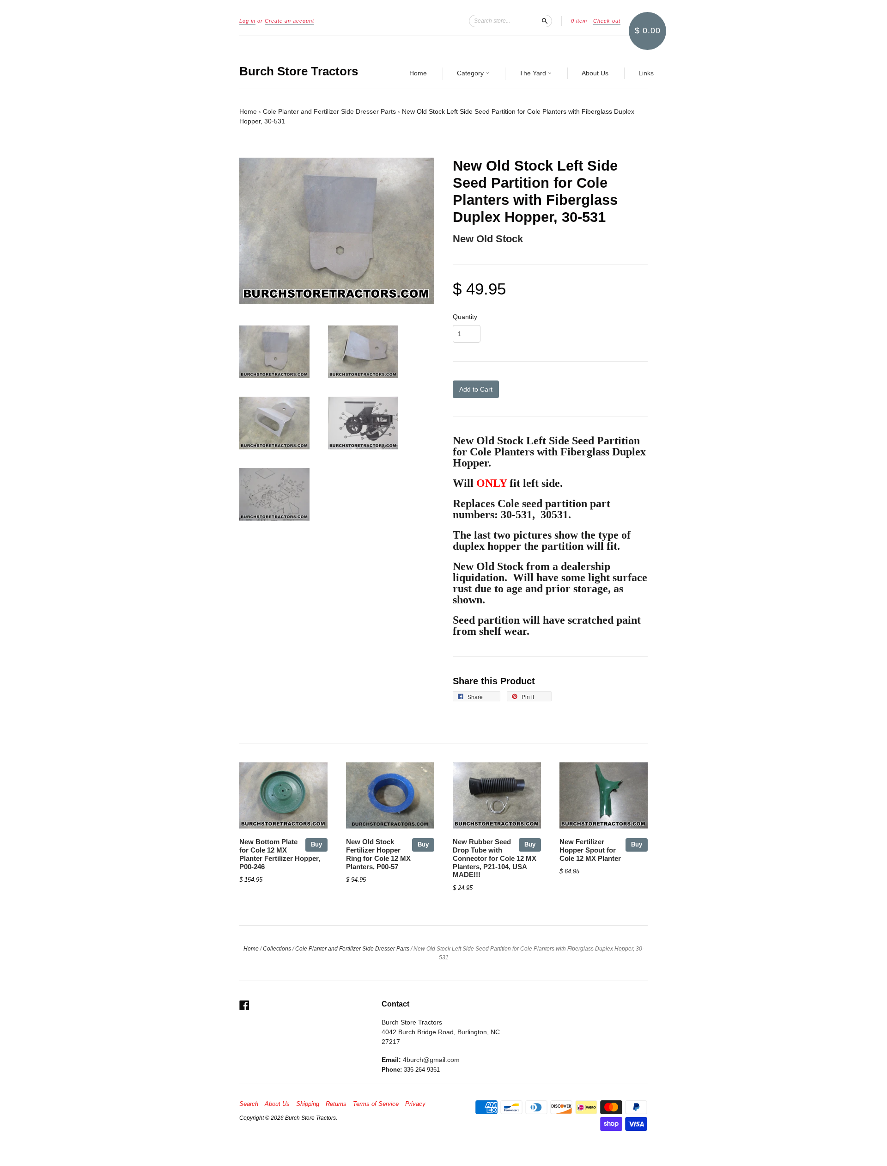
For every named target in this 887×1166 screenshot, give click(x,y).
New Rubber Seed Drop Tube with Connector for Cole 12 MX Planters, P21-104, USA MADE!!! (494, 858)
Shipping (307, 1104)
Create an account (289, 21)
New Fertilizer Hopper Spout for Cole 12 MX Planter (590, 850)
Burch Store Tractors (298, 71)
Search (248, 1104)
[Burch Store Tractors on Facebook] (244, 1005)
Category (471, 73)
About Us (595, 73)
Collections (277, 948)
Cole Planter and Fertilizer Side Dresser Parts (329, 111)
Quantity (465, 316)
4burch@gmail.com (431, 1059)
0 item (579, 21)
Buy (316, 844)
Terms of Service (376, 1104)
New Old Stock (488, 239)
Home (418, 73)
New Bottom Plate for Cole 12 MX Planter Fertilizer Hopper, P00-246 (279, 854)
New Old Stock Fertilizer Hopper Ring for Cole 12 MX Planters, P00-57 (378, 854)
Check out (606, 21)
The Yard (533, 73)
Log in (247, 21)
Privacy (415, 1104)
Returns (336, 1104)
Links (646, 73)
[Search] (544, 21)
